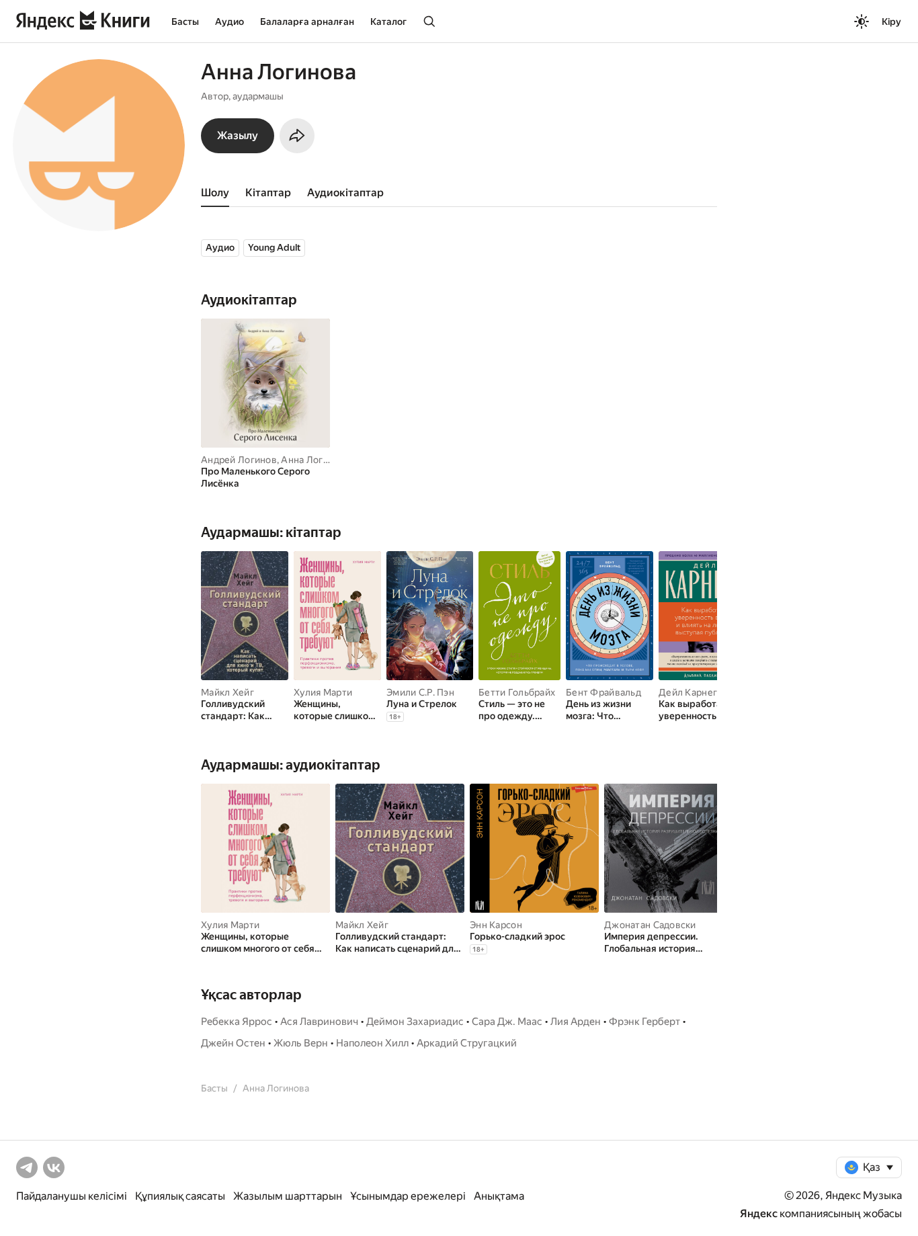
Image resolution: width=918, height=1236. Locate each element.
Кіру (891, 21)
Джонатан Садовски (650, 924)
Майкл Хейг (227, 692)
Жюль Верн (301, 1043)
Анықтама (499, 1196)
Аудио (229, 21)
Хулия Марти (323, 692)
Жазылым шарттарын (287, 1196)
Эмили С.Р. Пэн (420, 692)
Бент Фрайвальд (603, 692)
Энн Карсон (496, 924)
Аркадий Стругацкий (467, 1043)
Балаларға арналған (307, 21)
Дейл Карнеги (690, 692)
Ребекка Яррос (236, 1022)
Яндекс (759, 1213)
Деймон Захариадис (415, 1022)
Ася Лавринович (319, 1022)
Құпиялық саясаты (180, 1196)
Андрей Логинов (239, 459)
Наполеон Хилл (372, 1043)
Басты (185, 21)
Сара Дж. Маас (507, 1022)
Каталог (388, 21)
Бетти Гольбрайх (516, 692)
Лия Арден (575, 1022)
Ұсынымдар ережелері (408, 1196)
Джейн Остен (233, 1043)
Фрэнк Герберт (644, 1022)
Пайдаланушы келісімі (71, 1196)
